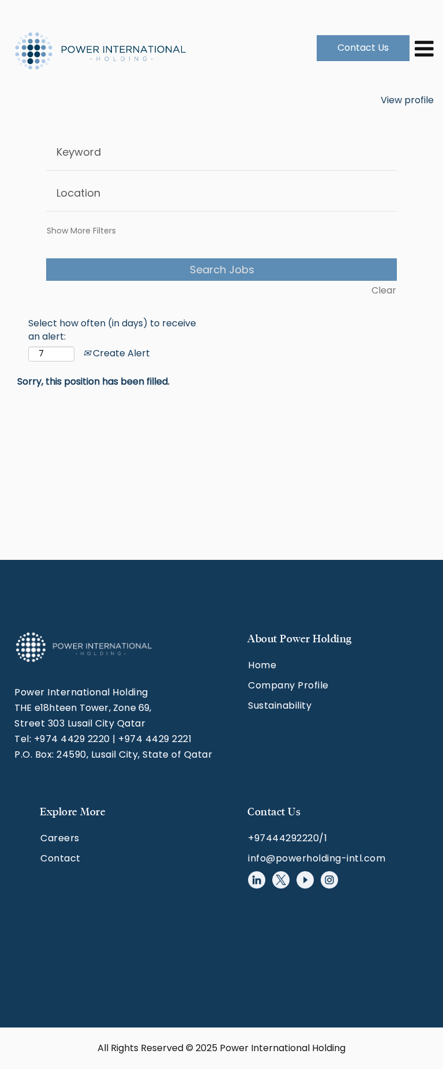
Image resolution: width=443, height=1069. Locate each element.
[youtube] (305, 880)
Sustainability (279, 705)
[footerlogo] (83, 647)
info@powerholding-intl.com (316, 858)
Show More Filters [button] (81, 230)
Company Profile (288, 685)
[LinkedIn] (256, 880)
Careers (60, 838)
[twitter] (281, 880)
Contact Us (363, 47)
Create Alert (120, 353)
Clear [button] (383, 290)
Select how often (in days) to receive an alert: (112, 330)
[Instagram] (329, 880)
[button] (422, 48)
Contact (60, 858)
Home (262, 665)
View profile (407, 100)
